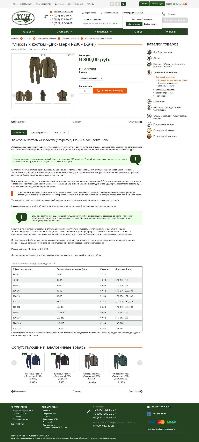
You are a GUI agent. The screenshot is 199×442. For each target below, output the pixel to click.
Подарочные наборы (163, 124)
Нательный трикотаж (165, 90)
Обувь (156, 58)
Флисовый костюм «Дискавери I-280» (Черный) (41, 376)
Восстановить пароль (175, 4)
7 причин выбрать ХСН (21, 4)
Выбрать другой (150, 24)
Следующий (134, 122)
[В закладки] (41, 55)
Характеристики (39, 132)
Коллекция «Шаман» (163, 130)
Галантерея (159, 101)
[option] (24, 96)
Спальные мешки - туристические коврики (170, 117)
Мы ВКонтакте (159, 414)
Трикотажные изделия (46, 38)
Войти (144, 4)
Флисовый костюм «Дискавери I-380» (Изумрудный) (99, 376)
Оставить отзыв (111, 13)
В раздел (77, 122)
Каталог (27, 31)
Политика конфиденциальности (161, 429)
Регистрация (157, 4)
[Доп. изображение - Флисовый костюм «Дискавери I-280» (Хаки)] (24, 96)
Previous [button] (14, 95)
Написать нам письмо (63, 12)
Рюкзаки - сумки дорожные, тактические (167, 108)
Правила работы (43, 4)
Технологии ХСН (50, 419)
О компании (63, 31)
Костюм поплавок (109, 23)
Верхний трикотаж (164, 93)
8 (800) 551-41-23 (103, 425)
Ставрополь (138, 13)
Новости (46, 410)
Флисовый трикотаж (70, 38)
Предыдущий (20, 122)
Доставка (59, 4)
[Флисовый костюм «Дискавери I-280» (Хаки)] (43, 70)
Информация (102, 31)
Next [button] (72, 95)
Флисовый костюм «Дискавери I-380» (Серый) (70, 376)
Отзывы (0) (59, 132)
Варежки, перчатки (166, 86)
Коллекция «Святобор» (165, 136)
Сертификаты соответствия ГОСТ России (55, 426)
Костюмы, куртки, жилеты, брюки (98, 38)
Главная (14, 38)
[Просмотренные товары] (123, 4)
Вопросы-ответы (50, 413)
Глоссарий (47, 422)
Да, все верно (134, 24)
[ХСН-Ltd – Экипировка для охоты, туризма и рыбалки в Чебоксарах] (23, 18)
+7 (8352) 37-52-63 (104, 417)
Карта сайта (90, 13)
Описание (19, 132)
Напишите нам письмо (160, 407)
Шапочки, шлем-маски (167, 83)
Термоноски (161, 96)
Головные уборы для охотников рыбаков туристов (169, 65)
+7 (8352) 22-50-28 (61, 23)
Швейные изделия (162, 52)
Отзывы (90, 4)
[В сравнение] (45, 55)
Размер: (83, 72)
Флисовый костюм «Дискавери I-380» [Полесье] (129, 376)
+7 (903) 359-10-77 (61, 19)
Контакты (171, 31)
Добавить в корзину (112, 91)
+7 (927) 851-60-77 (61, 15)
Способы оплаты (75, 4)
